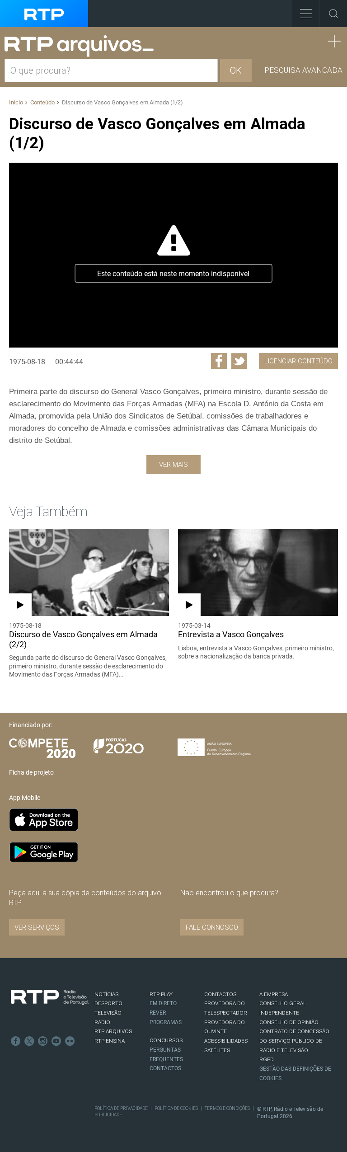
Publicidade (108, 1114)
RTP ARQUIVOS (113, 1031)
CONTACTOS (220, 994)
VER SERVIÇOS (36, 927)
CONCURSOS (166, 1040)
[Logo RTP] (50, 997)
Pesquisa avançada (303, 70)
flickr (70, 1041)
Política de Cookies (176, 1108)
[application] (173, 255)
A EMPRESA (273, 994)
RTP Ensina (109, 1041)
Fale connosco (212, 927)
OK (236, 70)
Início (16, 102)
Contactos (165, 1068)
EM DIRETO (163, 1003)
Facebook (16, 1041)
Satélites (217, 1050)
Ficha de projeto (31, 772)
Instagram (43, 1041)
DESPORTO (108, 1003)
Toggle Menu (305, 13)
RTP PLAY (161, 994)
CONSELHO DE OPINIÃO (289, 1022)
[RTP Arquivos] (82, 46)
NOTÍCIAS (106, 994)
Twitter (29, 1041)
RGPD (266, 1059)
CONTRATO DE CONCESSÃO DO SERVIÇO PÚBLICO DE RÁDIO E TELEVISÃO (294, 1040)
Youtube (56, 1041)
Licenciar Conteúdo (298, 361)
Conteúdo (42, 102)
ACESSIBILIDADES (226, 1041)
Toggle (333, 13)
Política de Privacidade (121, 1108)
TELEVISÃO (108, 1013)
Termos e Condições (227, 1108)
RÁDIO (102, 1022)
